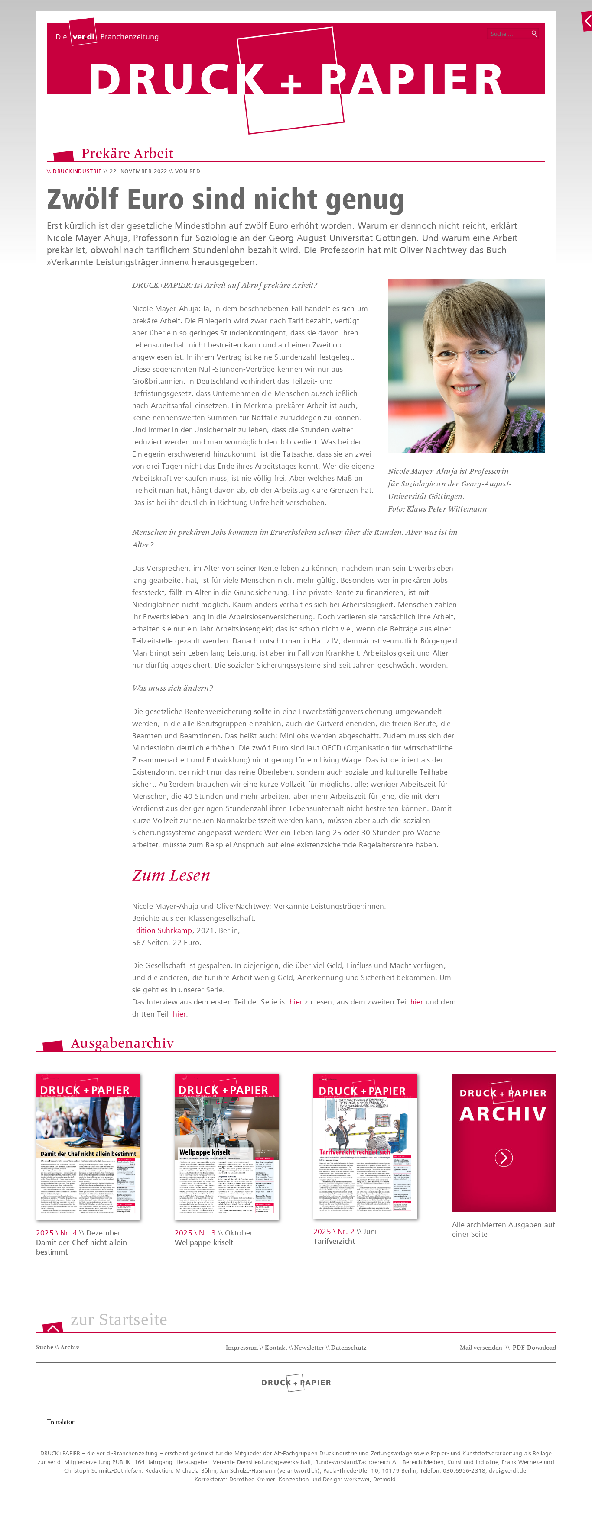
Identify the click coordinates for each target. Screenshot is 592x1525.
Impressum (242, 1348)
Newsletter (309, 1348)
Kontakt (276, 1348)
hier (296, 1001)
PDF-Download (534, 1348)
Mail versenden (481, 1348)
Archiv (69, 1348)
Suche (44, 1348)
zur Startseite (119, 1320)
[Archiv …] (586, 21)
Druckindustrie (77, 171)
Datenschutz (349, 1348)
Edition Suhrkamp (162, 930)
